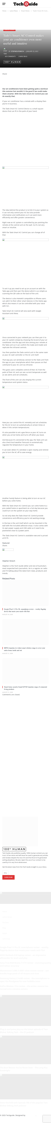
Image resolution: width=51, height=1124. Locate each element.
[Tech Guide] (25, 4)
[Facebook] (3, 76)
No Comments (10, 56)
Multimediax (31, 1115)
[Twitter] (3, 79)
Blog (4, 928)
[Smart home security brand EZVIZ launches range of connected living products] (25, 671)
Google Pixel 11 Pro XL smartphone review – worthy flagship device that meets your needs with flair (25, 610)
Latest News (7, 917)
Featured (5, 543)
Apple (4, 933)
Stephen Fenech (17, 51)
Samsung (6, 939)
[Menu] (3, 4)
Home (4, 911)
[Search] (47, 4)
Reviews (5, 922)
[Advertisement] (25, 140)
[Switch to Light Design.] (43, 4)
